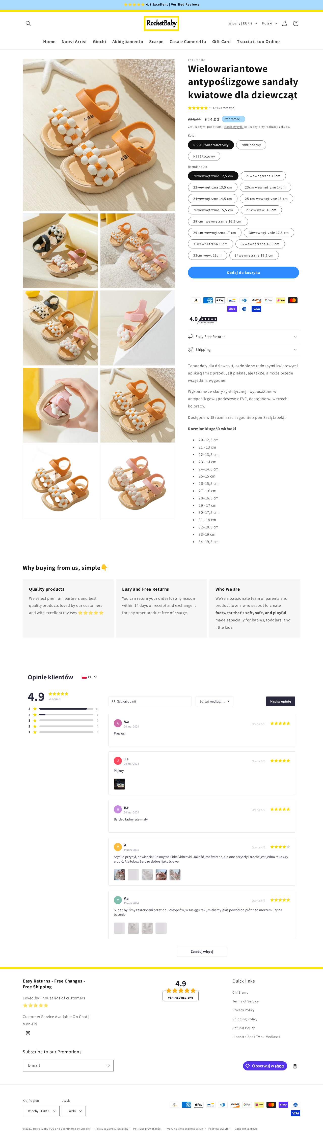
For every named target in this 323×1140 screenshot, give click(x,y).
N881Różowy (204, 156)
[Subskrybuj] (107, 1066)
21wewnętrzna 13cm (263, 176)
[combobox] (214, 701)
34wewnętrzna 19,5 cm (254, 255)
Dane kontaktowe (246, 1128)
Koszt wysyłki (234, 127)
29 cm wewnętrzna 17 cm (214, 232)
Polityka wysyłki (218, 1128)
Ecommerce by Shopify (76, 1128)
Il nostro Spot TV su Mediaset (256, 1036)
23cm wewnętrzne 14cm (265, 187)
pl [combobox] (90, 677)
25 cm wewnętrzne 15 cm (266, 198)
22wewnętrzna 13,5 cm (212, 187)
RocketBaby (40, 1128)
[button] (28, 23)
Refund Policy (243, 1028)
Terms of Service (245, 1001)
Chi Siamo (240, 992)
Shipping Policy (244, 1019)
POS (51, 1128)
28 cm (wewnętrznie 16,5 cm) (218, 221)
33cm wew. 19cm (207, 255)
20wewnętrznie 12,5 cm (213, 176)
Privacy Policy (243, 1010)
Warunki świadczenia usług (185, 1128)
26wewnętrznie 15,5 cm (213, 210)
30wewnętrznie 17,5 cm (269, 232)
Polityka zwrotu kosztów (112, 1128)
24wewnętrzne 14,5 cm (212, 198)
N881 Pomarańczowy (211, 145)
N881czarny (251, 145)
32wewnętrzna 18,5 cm (260, 244)
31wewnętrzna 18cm (210, 244)
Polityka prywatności (147, 1128)
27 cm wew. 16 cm (261, 210)
